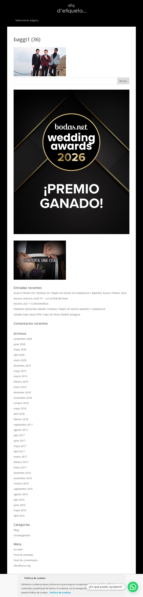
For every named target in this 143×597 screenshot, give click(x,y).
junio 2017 (19, 440)
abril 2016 (19, 515)
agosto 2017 (21, 429)
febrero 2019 (21, 381)
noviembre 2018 (23, 397)
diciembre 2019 (22, 365)
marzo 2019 (20, 376)
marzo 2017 (20, 456)
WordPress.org (22, 565)
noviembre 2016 (23, 478)
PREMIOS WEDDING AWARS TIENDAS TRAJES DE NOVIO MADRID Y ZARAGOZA (59, 309)
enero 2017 (20, 467)
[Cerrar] (122, 578)
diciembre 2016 (22, 472)
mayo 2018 (20, 408)
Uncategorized (22, 535)
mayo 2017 (20, 446)
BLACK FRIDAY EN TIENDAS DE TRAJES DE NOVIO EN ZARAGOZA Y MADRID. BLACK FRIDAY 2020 (70, 293)
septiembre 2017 (23, 424)
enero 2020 (20, 360)
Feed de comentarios (26, 560)
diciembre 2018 (22, 392)
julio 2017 (19, 435)
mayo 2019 (20, 371)
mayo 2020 (20, 349)
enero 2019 (20, 387)
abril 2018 (19, 413)
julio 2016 (19, 499)
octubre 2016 (21, 483)
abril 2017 (19, 451)
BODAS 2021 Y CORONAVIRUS (31, 303)
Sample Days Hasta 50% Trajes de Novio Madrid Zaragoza (47, 314)
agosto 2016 (21, 494)
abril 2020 (19, 354)
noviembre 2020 (23, 338)
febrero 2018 (21, 419)
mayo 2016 (20, 510)
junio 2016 (19, 505)
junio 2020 (19, 344)
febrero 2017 (21, 462)
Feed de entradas (23, 554)
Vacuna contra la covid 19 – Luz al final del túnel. (41, 298)
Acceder (18, 549)
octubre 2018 (21, 403)
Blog (16, 530)
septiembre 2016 (23, 488)
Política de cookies (60, 592)
